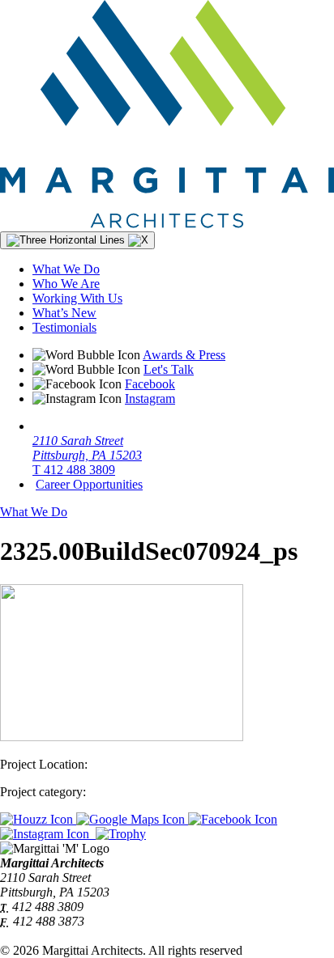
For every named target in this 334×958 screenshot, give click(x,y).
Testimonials (64, 327)
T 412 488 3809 (73, 470)
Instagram (150, 398)
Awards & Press (184, 355)
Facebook (150, 384)
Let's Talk (168, 369)
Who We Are (66, 283)
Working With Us (77, 298)
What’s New (64, 313)
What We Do (66, 269)
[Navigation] (77, 240)
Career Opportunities (89, 484)
